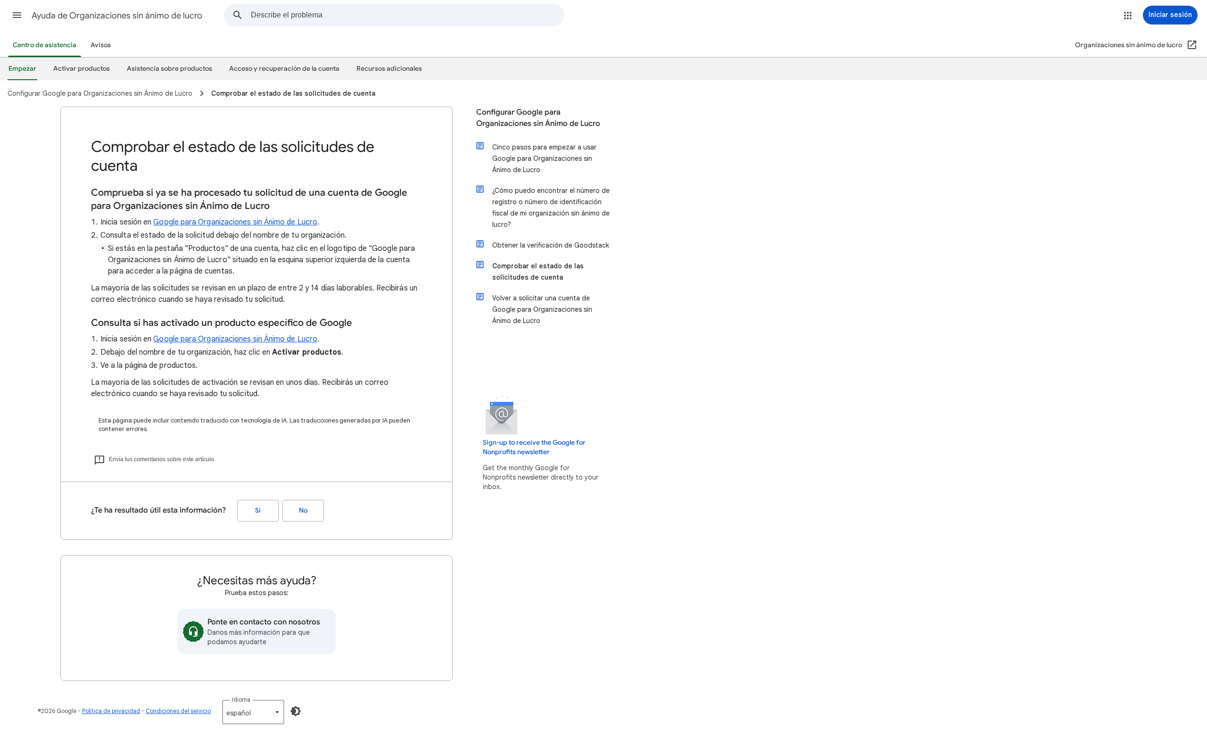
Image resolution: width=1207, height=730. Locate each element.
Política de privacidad (111, 710)
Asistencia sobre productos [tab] (169, 69)
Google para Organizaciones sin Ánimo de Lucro (235, 222)
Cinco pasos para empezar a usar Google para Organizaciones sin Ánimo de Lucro (544, 158)
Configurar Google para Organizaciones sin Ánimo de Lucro (538, 118)
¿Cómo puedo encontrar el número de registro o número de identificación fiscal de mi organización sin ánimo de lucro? (551, 207)
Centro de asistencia (44, 45)
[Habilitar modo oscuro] (295, 711)
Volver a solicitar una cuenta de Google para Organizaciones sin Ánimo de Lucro (542, 309)
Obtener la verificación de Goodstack (550, 245)
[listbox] (253, 712)
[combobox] (407, 15)
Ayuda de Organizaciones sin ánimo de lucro (117, 15)
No (303, 510)
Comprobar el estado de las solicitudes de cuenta (538, 272)
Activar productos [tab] (81, 69)
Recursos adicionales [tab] (389, 69)
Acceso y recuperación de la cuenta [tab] (284, 69)
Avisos (101, 45)
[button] (17, 15)
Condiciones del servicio (178, 710)
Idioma (241, 699)
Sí (258, 510)
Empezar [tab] (22, 69)
